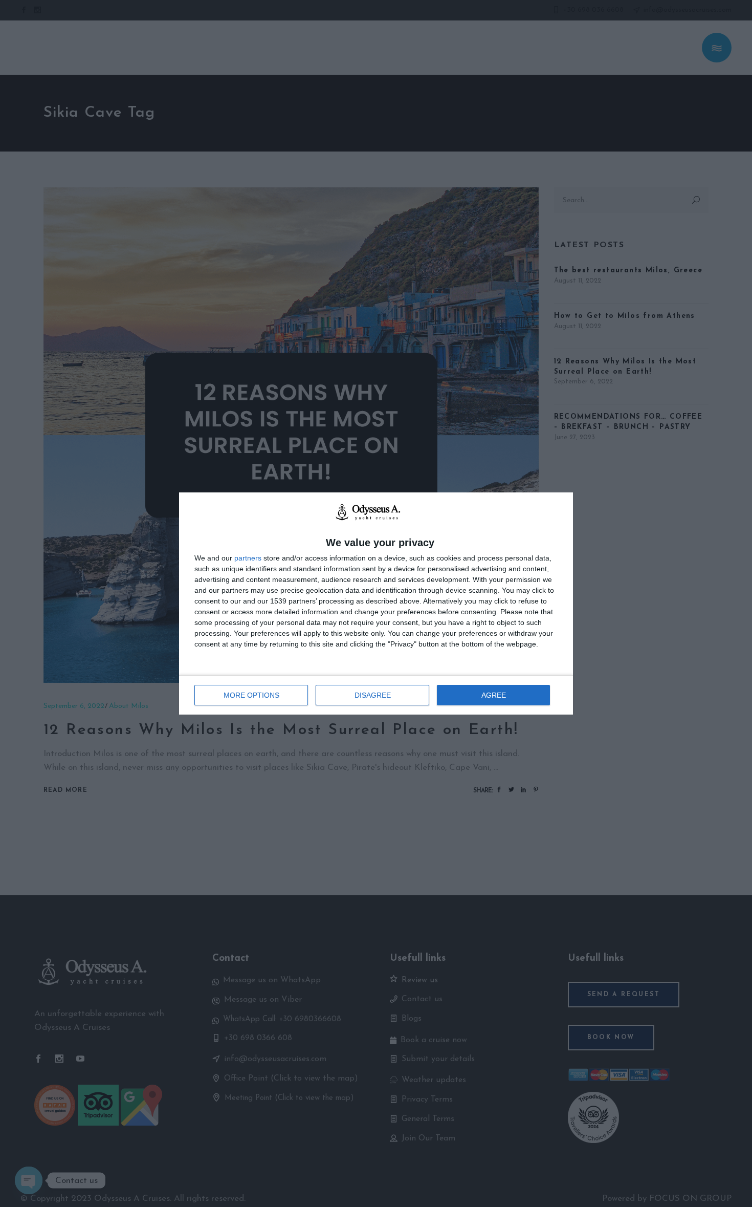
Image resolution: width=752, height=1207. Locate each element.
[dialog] (376, 603)
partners (247, 558)
